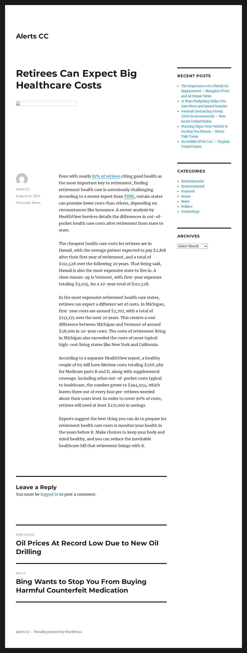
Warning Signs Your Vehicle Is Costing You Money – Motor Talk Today (204, 131)
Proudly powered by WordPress (58, 632)
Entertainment (192, 181)
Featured (23, 203)
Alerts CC (32, 36)
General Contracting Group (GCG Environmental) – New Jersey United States (203, 116)
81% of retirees (106, 176)
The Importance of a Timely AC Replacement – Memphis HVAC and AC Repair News (205, 91)
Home (186, 196)
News (36, 203)
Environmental (192, 186)
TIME (129, 196)
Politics (186, 207)
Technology (190, 212)
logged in (49, 494)
